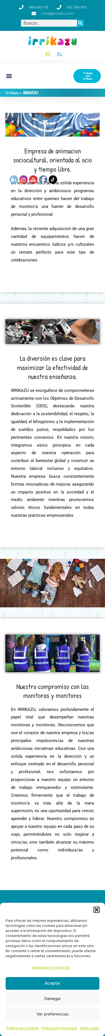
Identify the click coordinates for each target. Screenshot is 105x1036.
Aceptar (52, 983)
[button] (96, 910)
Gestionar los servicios (51, 967)
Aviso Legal (89, 1028)
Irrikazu (12, 92)
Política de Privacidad (59, 1028)
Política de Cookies (22, 1028)
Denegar (52, 998)
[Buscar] (80, 23)
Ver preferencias (52, 1014)
